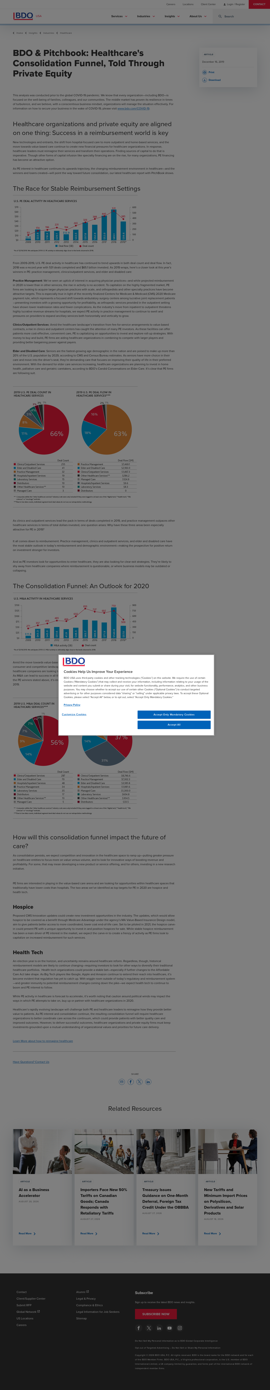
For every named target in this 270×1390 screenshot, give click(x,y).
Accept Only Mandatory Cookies (174, 715)
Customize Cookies (74, 714)
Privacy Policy (72, 705)
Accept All (174, 725)
